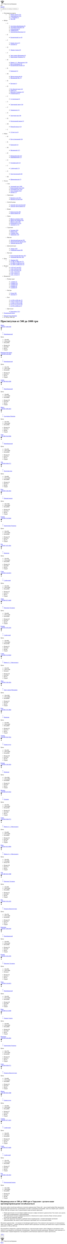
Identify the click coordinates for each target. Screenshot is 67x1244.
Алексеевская (15, 29)
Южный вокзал (15, 126)
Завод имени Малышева (18, 55)
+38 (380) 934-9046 (6, 436)
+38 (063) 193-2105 (6, 627)
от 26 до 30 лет (15, 270)
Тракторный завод (16, 104)
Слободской (15, 168)
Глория (3, 516)
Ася (2, 872)
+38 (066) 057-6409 (6, 600)
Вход (2, 1242)
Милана (3, 790)
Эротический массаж (17, 240)
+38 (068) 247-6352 (6, 792)
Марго (2, 407)
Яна (2, 900)
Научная (13, 83)
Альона (3, 1118)
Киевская (14, 71)
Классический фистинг (18, 255)
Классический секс (17, 188)
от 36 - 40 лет (15, 273)
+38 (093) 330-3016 (6, 491)
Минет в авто (15, 221)
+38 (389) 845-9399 (6, 381)
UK (3, 7)
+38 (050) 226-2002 (6, 354)
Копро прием (15, 213)
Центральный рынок (17, 121)
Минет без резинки (17, 220)
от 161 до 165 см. (16, 301)
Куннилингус (15, 223)
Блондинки (15, 311)
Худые (13, 293)
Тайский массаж (16, 243)
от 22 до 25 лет (15, 269)
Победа (13, 90)
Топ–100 (12, 19)
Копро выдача (15, 212)
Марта (2, 325)
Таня (2, 434)
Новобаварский (16, 157)
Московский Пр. (15, 78)
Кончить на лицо (16, 199)
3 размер (14, 284)
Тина (2, 982)
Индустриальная (16, 64)
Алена (2, 380)
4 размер (13, 286)
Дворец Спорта (15, 50)
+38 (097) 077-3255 (6, 1120)
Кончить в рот (15, 198)
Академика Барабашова (17, 26)
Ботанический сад (16, 37)
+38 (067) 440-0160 (6, 326)
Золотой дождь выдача (17, 205)
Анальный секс (16, 186)
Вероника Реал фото (6, 352)
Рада (2, 708)
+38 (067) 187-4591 (6, 545)
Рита (2, 489)
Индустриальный (16, 139)
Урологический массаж (18, 241)
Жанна (2, 1091)
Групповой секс (16, 189)
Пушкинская (15, 93)
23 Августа (14, 132)
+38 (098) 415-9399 (6, 1010)
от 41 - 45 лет (15, 274)
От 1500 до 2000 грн (17, 264)
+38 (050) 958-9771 (6, 463)
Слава (2, 653)
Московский (15, 150)
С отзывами (14, 17)
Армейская (14, 30)
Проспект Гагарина (17, 92)
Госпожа (14, 230)
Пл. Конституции (16, 89)
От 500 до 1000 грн (17, 261)
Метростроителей (16, 76)
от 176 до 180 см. (16, 306)
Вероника (3, 1036)
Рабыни (13, 231)
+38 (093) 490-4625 (6, 408)
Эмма (2, 599)
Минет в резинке (16, 219)
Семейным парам (16, 250)
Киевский (14, 144)
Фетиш (13, 192)
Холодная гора (15, 115)
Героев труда (15, 43)
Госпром (13, 44)
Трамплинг (14, 234)
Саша (2, 571)
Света (2, 817)
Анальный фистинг (17, 257)
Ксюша (3, 626)
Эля (2, 462)
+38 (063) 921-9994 (6, 846)
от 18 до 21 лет (15, 267)
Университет (14, 110)
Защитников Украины (17, 57)
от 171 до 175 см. (16, 304)
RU (2, 7)
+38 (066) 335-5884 (6, 709)
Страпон (14, 233)
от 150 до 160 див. (16, 300)
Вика (2, 845)
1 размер (13, 281)
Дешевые (14, 260)
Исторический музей (17, 65)
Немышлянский (16, 156)
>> (3, 1234)
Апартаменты (15, 16)
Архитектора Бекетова (17, 32)
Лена (2, 681)
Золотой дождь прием (17, 206)
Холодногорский (16, 174)
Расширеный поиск (9, 313)
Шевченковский (15, 179)
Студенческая (15, 99)
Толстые (13, 294)
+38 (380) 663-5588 (6, 874)
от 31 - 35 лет (15, 271)
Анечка (3, 735)
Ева (2, 544)
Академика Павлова (17, 27)
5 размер (13, 287)
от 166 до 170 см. (16, 303)
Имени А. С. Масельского (18, 62)
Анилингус (14, 224)
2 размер (14, 283)
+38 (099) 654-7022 (6, 737)
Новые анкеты (15, 14)
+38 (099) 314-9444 (6, 518)
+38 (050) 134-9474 (6, 573)
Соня (2, 1064)
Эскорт (13, 248)
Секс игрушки (15, 191)
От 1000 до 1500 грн (17, 263)
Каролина (3, 927)
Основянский (15, 163)
